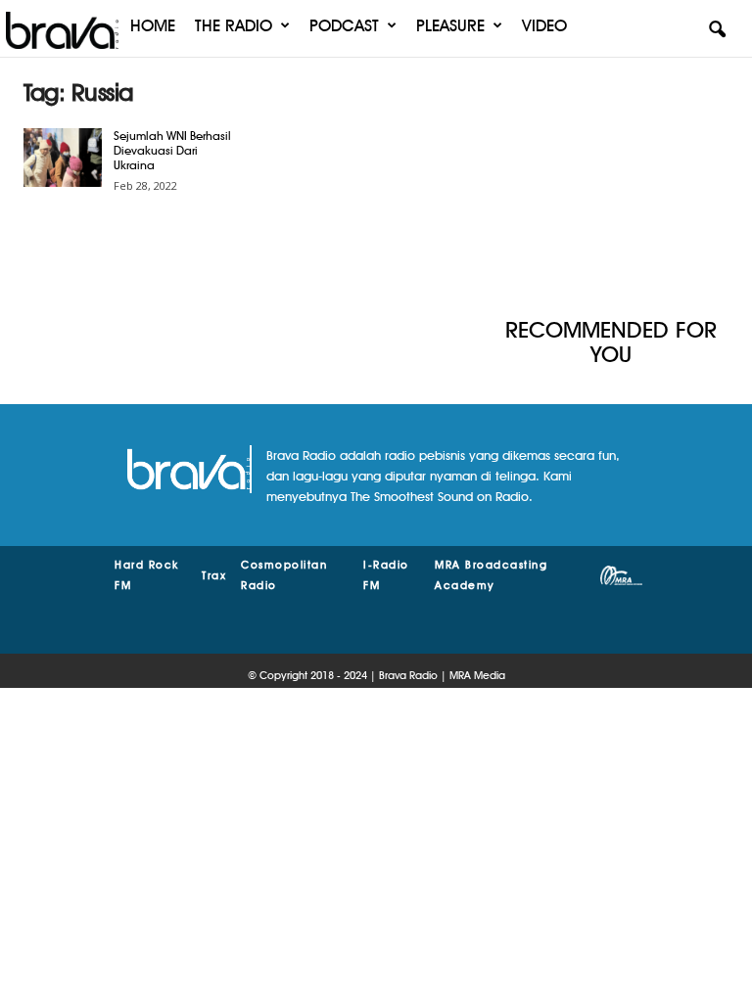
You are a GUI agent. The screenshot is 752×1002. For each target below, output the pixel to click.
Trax (214, 575)
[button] (716, 30)
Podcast (344, 25)
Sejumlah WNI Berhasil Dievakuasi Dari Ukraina (172, 150)
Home (152, 25)
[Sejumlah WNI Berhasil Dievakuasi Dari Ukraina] (63, 157)
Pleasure (450, 25)
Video (544, 25)
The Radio (233, 25)
